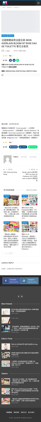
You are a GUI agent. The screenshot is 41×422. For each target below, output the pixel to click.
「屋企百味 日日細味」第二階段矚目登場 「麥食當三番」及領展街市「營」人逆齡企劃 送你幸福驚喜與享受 (25, 381)
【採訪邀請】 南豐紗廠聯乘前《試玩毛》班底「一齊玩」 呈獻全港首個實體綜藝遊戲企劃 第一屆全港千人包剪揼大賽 (25, 328)
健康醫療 (9, 412)
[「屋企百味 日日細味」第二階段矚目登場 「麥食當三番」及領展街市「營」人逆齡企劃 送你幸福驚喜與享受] (11, 200)
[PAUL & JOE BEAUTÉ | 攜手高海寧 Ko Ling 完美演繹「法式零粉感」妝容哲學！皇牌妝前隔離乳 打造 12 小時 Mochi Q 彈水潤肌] (5, 346)
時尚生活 (4, 35)
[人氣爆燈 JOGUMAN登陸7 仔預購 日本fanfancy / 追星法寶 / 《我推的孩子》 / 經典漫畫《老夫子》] (5, 363)
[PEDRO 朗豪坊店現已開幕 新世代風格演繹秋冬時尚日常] (5, 355)
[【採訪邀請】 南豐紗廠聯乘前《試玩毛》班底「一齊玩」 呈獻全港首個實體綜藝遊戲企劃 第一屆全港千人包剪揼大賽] (5, 329)
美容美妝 (16, 412)
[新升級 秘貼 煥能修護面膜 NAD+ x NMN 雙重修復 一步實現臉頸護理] (5, 312)
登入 (10, 268)
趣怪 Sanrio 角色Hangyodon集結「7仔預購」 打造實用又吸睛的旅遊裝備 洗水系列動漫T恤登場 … (24, 390)
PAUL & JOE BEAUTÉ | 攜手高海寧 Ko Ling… (24, 344)
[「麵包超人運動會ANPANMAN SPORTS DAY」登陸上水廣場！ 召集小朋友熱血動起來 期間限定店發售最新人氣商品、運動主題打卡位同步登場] (11, 226)
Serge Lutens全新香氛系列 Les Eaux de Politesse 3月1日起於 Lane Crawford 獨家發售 (30, 176)
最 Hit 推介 (31, 412)
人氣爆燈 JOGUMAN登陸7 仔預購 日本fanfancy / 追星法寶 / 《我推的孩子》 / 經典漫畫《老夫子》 (24, 363)
